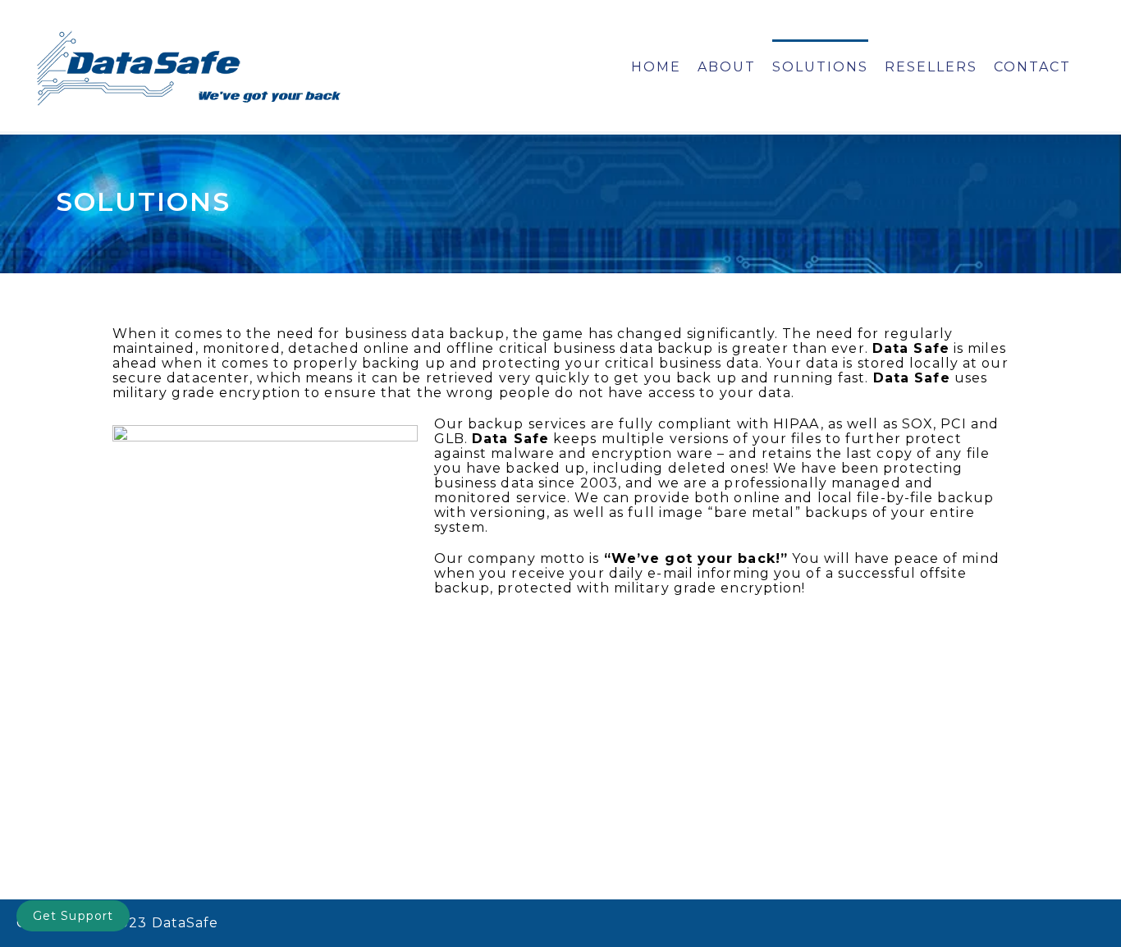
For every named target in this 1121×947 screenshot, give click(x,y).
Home (656, 67)
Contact (1032, 67)
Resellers (931, 67)
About (727, 67)
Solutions (820, 67)
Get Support (73, 915)
